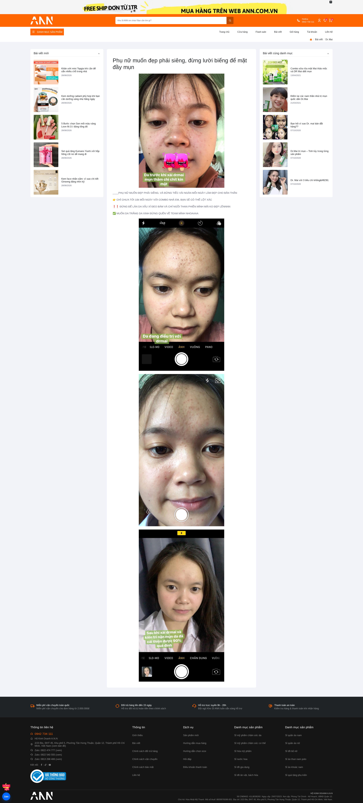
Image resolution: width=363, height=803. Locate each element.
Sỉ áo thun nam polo (295, 759)
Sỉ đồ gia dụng (241, 767)
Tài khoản (312, 32)
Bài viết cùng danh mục (278, 53)
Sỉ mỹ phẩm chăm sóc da (247, 735)
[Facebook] (41, 764)
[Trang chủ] (311, 39)
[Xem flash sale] (6, 787)
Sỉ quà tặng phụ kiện (296, 775)
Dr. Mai (329, 39)
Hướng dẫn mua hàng (194, 743)
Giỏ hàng (294, 32)
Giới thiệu (137, 735)
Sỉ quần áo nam (293, 735)
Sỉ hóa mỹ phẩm (242, 751)
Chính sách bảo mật (143, 767)
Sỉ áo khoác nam (294, 767)
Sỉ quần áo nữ (292, 743)
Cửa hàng (242, 32)
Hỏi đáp (187, 759)
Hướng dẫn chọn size (194, 751)
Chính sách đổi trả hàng (145, 751)
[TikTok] (45, 764)
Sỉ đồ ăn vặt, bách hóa (246, 775)
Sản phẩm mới (191, 735)
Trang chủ (224, 32)
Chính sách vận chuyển (144, 759)
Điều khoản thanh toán (195, 767)
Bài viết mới (41, 53)
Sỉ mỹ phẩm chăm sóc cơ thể (250, 743)
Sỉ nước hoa (240, 759)
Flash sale (261, 32)
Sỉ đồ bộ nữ (291, 751)
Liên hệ (329, 32)
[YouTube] (49, 764)
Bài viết (278, 32)
